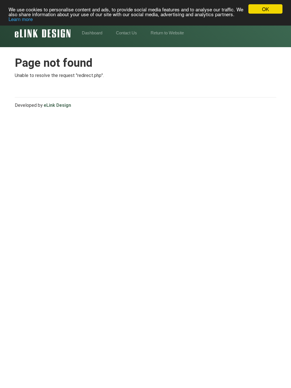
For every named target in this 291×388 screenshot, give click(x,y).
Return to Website (167, 32)
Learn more (21, 18)
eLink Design (57, 105)
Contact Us (126, 32)
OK (265, 8)
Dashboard (92, 32)
